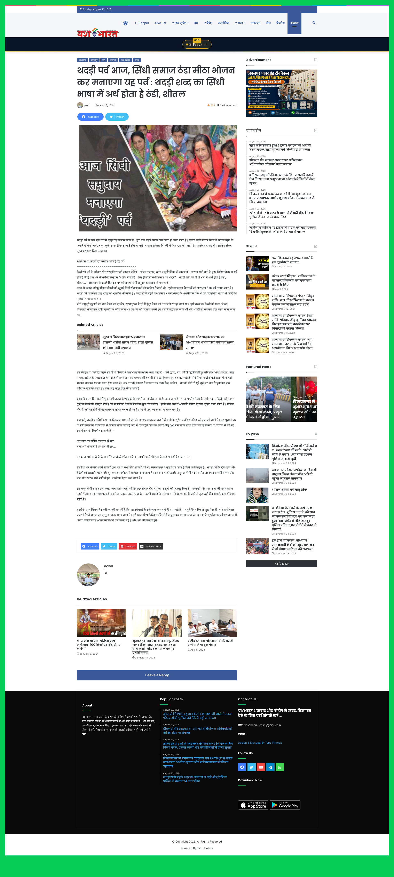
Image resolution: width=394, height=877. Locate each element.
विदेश (209, 23)
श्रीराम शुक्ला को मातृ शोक (290, 490)
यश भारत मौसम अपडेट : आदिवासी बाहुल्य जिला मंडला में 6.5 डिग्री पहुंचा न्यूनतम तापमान (294, 474)
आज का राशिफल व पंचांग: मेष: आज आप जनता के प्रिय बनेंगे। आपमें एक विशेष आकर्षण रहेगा (292, 344)
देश (196, 23)
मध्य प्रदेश (180, 23)
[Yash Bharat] (98, 33)
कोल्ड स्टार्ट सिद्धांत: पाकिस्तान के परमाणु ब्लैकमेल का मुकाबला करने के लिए (293, 280)
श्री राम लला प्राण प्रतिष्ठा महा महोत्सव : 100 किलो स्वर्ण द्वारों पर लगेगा (98, 645)
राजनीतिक (223, 23)
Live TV (160, 23)
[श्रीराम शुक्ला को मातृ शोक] (257, 495)
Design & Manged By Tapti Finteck (260, 742)
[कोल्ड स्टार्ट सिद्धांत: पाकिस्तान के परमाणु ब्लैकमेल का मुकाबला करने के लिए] (257, 282)
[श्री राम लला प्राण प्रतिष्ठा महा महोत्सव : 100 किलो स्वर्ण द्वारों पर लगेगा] (101, 623)
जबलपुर (94, 60)
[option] (281, 399)
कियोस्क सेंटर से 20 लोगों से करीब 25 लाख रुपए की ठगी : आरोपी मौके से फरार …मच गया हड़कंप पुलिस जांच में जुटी (294, 452)
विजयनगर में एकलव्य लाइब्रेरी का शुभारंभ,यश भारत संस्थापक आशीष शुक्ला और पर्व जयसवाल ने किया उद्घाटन (277, 409)
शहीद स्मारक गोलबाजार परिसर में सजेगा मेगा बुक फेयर (210, 643)
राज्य (240, 23)
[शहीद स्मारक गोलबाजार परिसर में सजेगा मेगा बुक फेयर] (212, 623)
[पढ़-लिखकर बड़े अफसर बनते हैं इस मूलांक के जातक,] (257, 263)
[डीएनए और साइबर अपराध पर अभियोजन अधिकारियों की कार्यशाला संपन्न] (171, 342)
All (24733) (282, 563)
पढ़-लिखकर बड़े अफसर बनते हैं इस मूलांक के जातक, (292, 260)
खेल (268, 23)
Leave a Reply (157, 675)
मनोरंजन (255, 23)
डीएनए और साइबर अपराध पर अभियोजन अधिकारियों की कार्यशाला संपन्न (210, 342)
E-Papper (142, 23)
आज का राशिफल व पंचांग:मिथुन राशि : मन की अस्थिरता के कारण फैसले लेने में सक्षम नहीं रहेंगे (293, 300)
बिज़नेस (280, 23)
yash (87, 105)
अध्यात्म (294, 23)
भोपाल (113, 60)
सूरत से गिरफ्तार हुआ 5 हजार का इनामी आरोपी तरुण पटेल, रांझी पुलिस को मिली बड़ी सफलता (128, 342)
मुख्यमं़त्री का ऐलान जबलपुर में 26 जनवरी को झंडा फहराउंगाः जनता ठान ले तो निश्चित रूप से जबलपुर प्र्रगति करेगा (155, 647)
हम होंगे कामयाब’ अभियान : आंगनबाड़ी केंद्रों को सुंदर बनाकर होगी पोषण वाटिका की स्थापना (293, 544)
